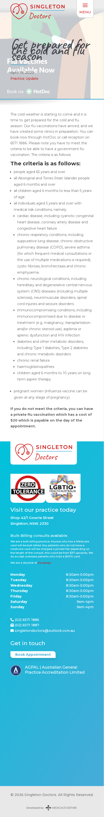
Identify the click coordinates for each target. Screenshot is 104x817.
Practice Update (24, 78)
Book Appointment (33, 654)
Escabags (44, 562)
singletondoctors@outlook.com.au (45, 630)
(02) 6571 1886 (27, 620)
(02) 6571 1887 (27, 625)
